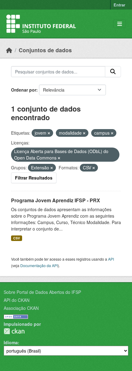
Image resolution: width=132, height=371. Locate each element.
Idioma (11, 342)
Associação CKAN (21, 308)
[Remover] (49, 133)
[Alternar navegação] (119, 23)
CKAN (14, 331)
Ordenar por (23, 90)
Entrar (119, 5)
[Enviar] (113, 71)
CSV (16, 238)
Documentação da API (39, 265)
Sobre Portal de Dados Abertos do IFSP (42, 292)
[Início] (9, 50)
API (111, 259)
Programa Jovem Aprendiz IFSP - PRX (55, 200)
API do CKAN (16, 300)
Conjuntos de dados (45, 50)
